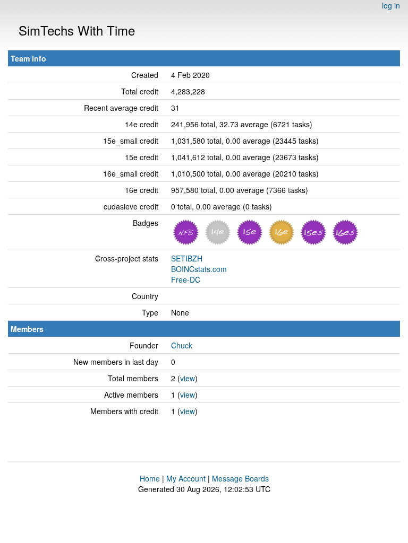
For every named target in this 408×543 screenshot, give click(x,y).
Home (150, 478)
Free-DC (185, 279)
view (187, 378)
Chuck (181, 345)
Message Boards (240, 478)
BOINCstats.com (199, 269)
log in (391, 5)
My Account (186, 478)
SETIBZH (186, 258)
